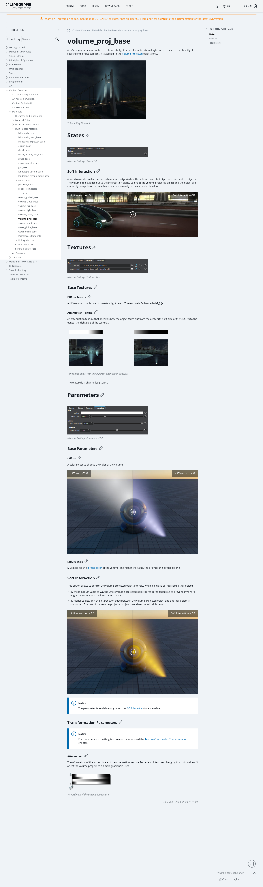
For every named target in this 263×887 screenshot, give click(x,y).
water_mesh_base (27, 231)
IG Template (15, 265)
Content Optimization (23, 103)
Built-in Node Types (19, 77)
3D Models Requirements (25, 94)
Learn (95, 6)
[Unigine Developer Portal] (18, 6)
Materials (17, 111)
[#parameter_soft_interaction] (98, 578)
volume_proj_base (27, 218)
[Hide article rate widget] (254, 872)
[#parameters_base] (101, 448)
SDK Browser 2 (16, 64)
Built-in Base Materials (27, 128)
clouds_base (24, 145)
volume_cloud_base (28, 201)
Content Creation (18, 90)
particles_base (25, 184)
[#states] (87, 135)
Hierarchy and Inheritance (28, 115)
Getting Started (17, 47)
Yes (225, 879)
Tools (12, 73)
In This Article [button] (221, 29)
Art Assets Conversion (23, 98)
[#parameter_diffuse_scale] (86, 561)
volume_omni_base (28, 214)
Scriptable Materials (25, 248)
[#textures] (94, 247)
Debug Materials (26, 240)
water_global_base (27, 227)
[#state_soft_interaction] (98, 171)
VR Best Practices (21, 107)
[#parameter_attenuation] (86, 756)
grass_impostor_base (29, 163)
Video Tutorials (16, 55)
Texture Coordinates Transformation (166, 739)
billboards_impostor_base (31, 141)
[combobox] (227, 6)
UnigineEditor (16, 68)
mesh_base (24, 180)
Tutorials (16, 257)
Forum (70, 6)
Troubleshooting (17, 270)
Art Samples (18, 253)
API (10, 85)
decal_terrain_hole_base (30, 154)
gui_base (22, 167)
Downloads (112, 6)
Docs (83, 6)
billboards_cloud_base (29, 137)
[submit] (57, 39)
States (212, 34)
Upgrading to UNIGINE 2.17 (23, 261)
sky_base (22, 193)
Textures (213, 38)
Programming (16, 81)
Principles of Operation (21, 60)
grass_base (24, 158)
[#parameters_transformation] (120, 722)
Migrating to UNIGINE (20, 51)
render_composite (27, 188)
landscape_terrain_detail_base (33, 175)
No (239, 879)
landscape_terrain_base (30, 171)
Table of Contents (18, 278)
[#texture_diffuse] (89, 297)
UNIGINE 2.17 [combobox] (16, 30)
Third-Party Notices (19, 274)
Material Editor (23, 120)
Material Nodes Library (27, 124)
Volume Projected (132, 53)
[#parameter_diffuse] (79, 458)
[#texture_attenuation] (96, 312)
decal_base (24, 150)
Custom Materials (24, 244)
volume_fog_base (27, 205)
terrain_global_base (28, 197)
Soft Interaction (134, 708)
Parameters (215, 42)
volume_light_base (27, 210)
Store (129, 6)
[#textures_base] (95, 287)
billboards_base (26, 133)
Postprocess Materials (29, 235)
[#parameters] (102, 395)
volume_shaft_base (28, 223)
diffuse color (94, 567)
